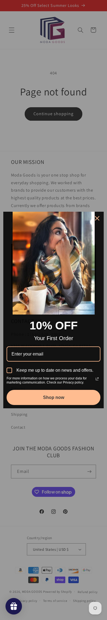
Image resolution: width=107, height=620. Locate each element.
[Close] (97, 218)
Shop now (53, 397)
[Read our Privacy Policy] (97, 379)
